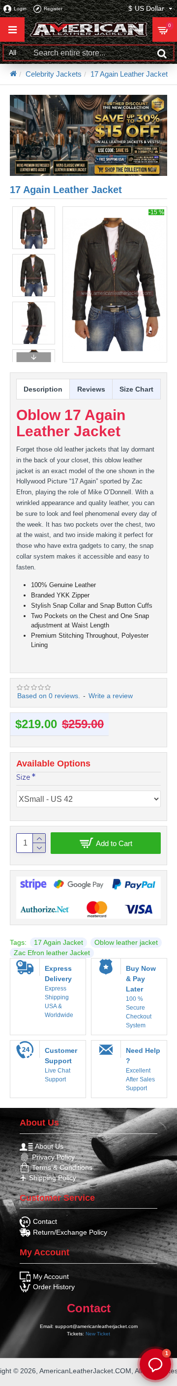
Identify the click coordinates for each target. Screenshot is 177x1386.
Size (23, 777)
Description (43, 389)
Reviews (91, 389)
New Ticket (98, 1333)
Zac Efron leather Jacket (52, 953)
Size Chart (136, 389)
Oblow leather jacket (126, 942)
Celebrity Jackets (54, 74)
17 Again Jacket (58, 942)
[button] (33, 209)
